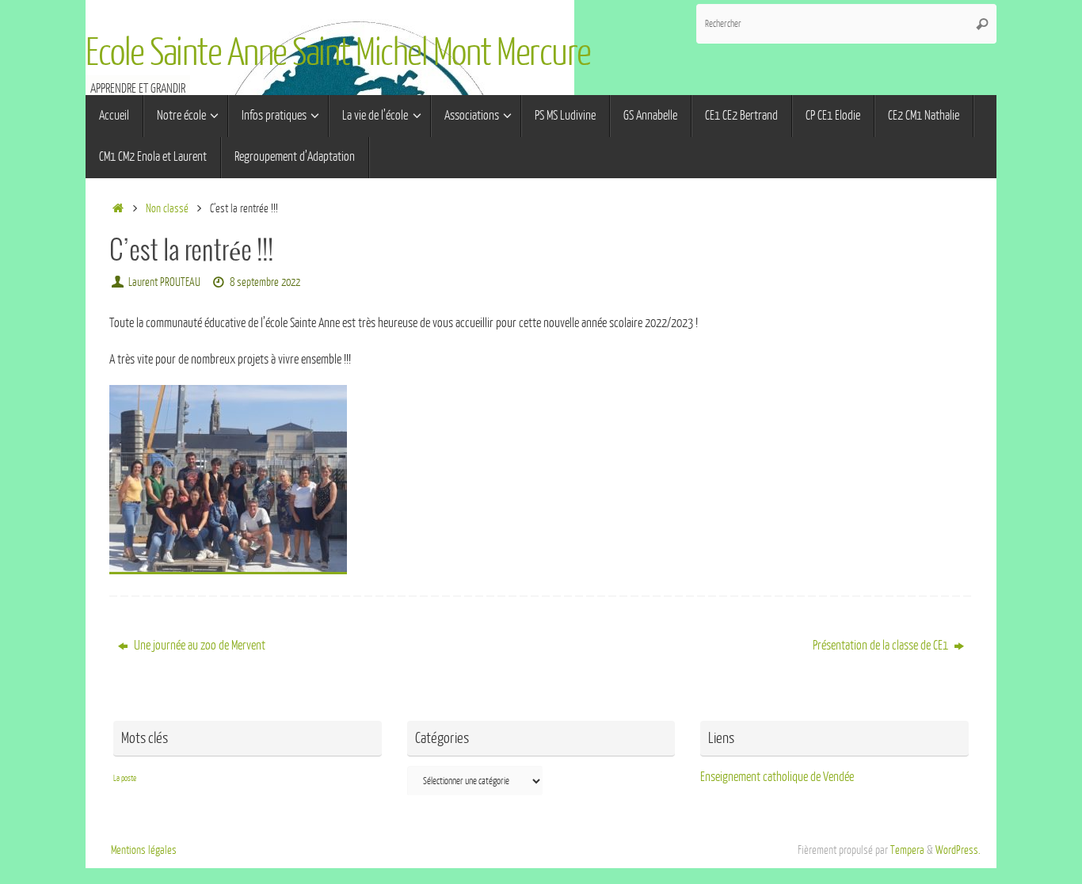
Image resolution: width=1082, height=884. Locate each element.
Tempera (907, 850)
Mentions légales (144, 850)
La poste (124, 778)
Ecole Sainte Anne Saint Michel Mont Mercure (338, 53)
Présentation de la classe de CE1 (882, 645)
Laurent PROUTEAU (164, 282)
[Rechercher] (982, 24)
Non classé (167, 208)
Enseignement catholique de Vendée (777, 777)
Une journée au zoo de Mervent (198, 645)
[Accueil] (117, 208)
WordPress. (958, 850)
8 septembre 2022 (265, 282)
